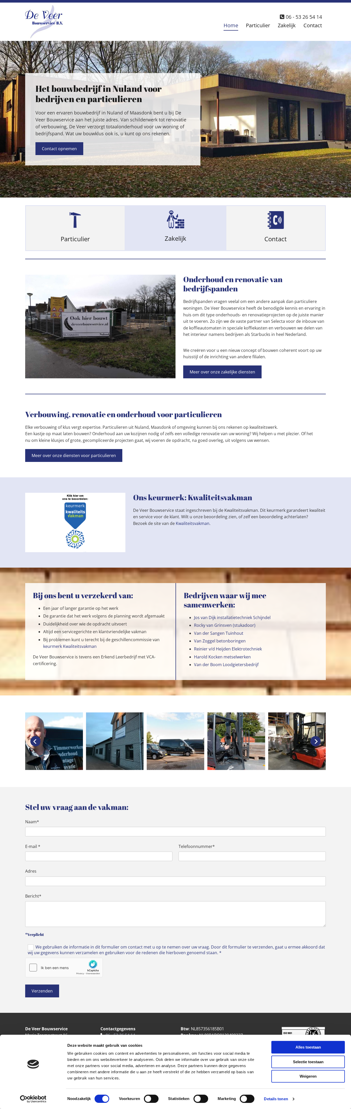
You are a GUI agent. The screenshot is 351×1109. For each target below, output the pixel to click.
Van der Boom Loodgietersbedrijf (226, 664)
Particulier (258, 25)
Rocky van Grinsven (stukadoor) (224, 625)
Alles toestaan (308, 1047)
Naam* (32, 821)
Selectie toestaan (308, 1062)
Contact (312, 25)
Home (231, 25)
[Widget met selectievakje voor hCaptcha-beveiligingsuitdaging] (64, 967)
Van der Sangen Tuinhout (218, 633)
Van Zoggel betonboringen (220, 641)
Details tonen (276, 1099)
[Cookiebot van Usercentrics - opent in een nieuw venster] (33, 1099)
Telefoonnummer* (197, 846)
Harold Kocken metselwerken (222, 657)
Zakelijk (287, 25)
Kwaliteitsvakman (192, 523)
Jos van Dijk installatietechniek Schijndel (232, 617)
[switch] (151, 1099)
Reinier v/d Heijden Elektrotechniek (228, 649)
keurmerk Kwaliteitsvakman (70, 646)
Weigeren (308, 1076)
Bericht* (33, 896)
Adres (30, 871)
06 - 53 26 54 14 (304, 16)
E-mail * (32, 846)
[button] (59, 148)
